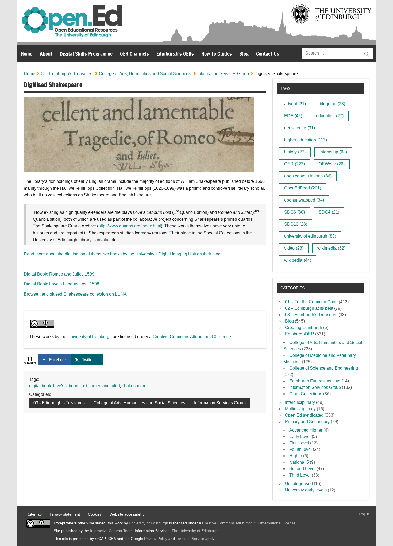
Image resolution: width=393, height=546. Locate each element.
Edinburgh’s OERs (175, 53)
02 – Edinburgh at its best (309, 308)
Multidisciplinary (300, 408)
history (295, 152)
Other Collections (305, 394)
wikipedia (297, 260)
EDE (293, 116)
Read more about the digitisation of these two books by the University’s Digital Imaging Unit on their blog (122, 254)
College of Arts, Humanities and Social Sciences (145, 73)
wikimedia (331, 248)
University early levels (306, 490)
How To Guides (216, 53)
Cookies (95, 514)
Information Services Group (223, 73)
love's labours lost (70, 386)
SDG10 (295, 224)
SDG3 (294, 212)
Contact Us (267, 53)
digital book (40, 386)
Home (26, 53)
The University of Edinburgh (195, 531)
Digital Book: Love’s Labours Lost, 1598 (61, 284)
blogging (332, 104)
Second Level (302, 468)
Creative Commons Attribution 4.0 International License (248, 523)
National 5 (299, 462)
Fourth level (300, 449)
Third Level (300, 475)
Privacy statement (65, 514)
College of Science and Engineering (323, 368)
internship (333, 152)
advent (295, 104)
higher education (305, 140)
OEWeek (332, 164)
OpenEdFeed (302, 188)
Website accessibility (127, 514)
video (293, 248)
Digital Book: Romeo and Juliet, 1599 (59, 274)
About (46, 53)
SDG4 (329, 212)
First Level (299, 443)
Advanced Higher (305, 430)
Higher (295, 456)
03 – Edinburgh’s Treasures (311, 314)
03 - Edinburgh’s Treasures (66, 73)
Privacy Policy (155, 538)
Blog (244, 53)
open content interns (308, 176)
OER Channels (134, 53)
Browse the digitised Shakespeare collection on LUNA (75, 294)
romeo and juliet (104, 386)
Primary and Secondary (307, 421)
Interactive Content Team (111, 531)
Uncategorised (299, 483)
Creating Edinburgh (303, 327)
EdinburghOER (299, 334)
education (330, 116)
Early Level (300, 436)
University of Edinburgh (89, 336)
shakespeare (134, 386)
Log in (364, 514)
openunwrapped (304, 200)
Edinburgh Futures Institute (314, 381)
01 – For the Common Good (311, 302)
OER (294, 164)
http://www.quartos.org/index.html (129, 226)
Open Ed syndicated (304, 415)
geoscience (299, 128)
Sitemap (35, 514)
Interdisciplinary (300, 402)
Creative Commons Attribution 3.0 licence (192, 336)
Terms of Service (190, 538)
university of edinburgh (310, 236)
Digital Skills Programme (86, 53)
